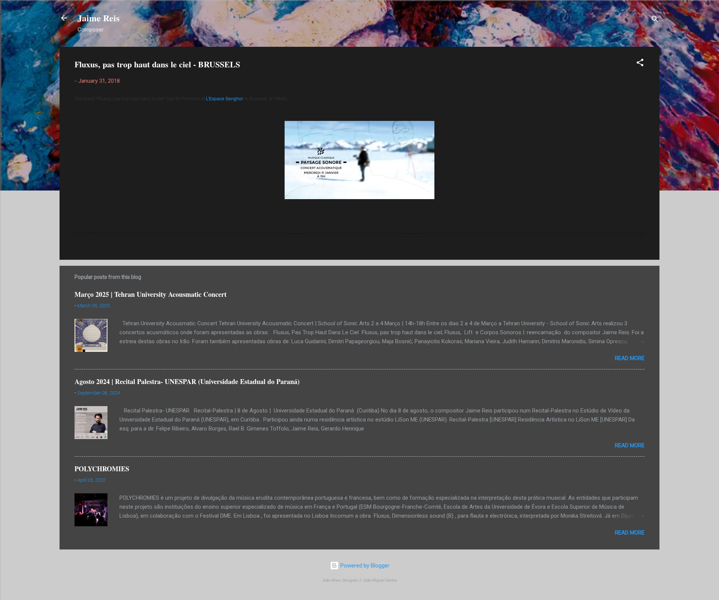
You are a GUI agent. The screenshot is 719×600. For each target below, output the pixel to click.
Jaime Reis (98, 17)
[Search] (654, 20)
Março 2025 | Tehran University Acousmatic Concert (151, 294)
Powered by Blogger (364, 565)
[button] (639, 64)
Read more (629, 358)
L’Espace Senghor (224, 98)
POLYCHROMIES (102, 468)
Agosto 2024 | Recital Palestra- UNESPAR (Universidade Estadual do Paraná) (187, 381)
